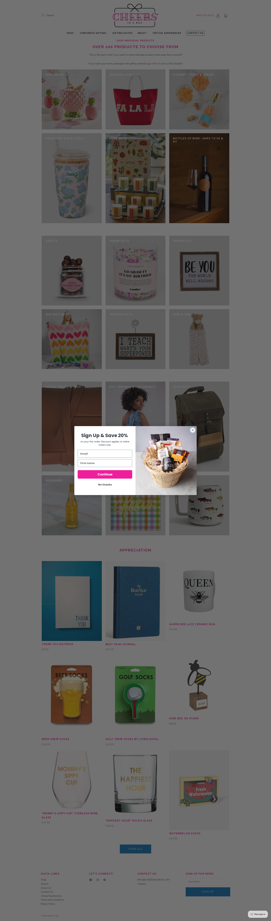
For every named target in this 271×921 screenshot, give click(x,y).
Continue (105, 474)
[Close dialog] (192, 430)
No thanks (105, 484)
